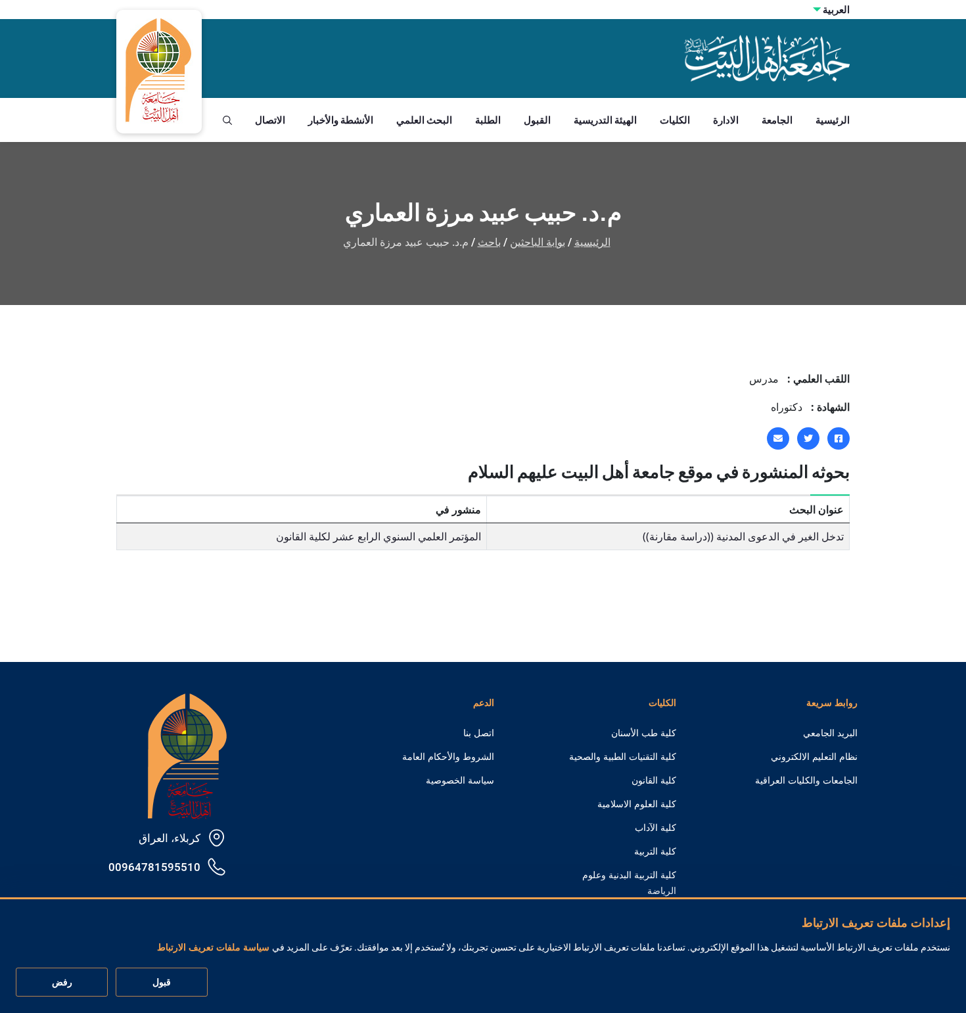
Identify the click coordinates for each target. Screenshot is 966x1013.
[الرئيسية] (187, 755)
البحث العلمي (424, 120)
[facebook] (838, 438)
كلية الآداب (655, 827)
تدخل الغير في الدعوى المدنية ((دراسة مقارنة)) (743, 536)
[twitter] (808, 438)
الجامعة (777, 120)
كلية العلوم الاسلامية (636, 804)
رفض (62, 983)
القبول (537, 120)
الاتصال (270, 120)
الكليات (675, 120)
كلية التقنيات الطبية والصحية (622, 756)
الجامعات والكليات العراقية (806, 780)
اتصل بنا (478, 733)
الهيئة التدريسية (605, 120)
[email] (778, 438)
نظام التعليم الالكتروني (814, 756)
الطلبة (488, 120)
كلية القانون (654, 780)
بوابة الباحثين (537, 242)
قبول (161, 983)
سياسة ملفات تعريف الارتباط (213, 948)
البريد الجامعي (830, 733)
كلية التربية (655, 851)
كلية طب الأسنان (643, 733)
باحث (489, 242)
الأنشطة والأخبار (340, 120)
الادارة (726, 120)
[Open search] (227, 120)
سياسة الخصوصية (460, 780)
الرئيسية (833, 120)
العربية (836, 9)
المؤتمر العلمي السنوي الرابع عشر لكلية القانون (378, 536)
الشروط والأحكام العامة (448, 756)
